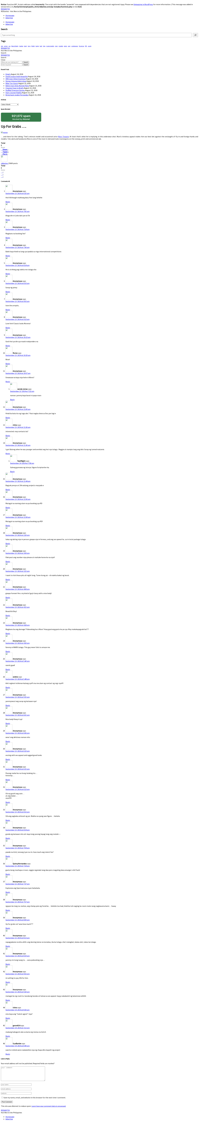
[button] (3, 53)
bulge (37, 46)
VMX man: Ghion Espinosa (16, 79)
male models (50, 46)
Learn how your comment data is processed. (49, 1106)
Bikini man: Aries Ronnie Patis (17, 86)
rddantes (4, 163)
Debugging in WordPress (143, 4)
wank (89, 46)
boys (29, 46)
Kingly (8, 74)
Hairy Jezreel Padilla (14, 92)
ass (9, 46)
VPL (86, 46)
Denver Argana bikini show (16, 81)
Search (25, 62)
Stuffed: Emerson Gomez (15, 90)
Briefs (33, 46)
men (56, 46)
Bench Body (14, 46)
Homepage (10, 15)
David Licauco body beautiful (17, 76)
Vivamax (81, 46)
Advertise (9, 18)
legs (44, 46)
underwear (74, 46)
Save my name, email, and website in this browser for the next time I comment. (35, 1097)
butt (41, 46)
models (61, 46)
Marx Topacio (63, 136)
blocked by (21, 117)
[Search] (195, 35)
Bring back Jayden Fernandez (17, 95)
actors (6, 46)
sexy (69, 46)
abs (2, 46)
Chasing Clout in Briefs (14, 88)
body (25, 46)
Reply (8, 202)
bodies (21, 46)
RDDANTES (5, 9)
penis (65, 46)
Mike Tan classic (12, 83)
